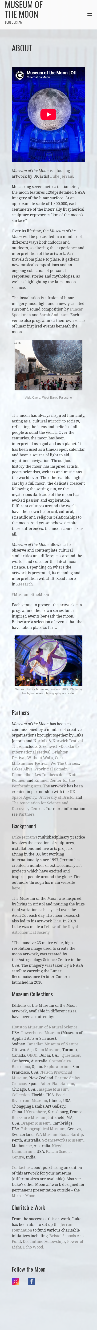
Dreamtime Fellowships (44, 1241)
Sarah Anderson (54, 315)
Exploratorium (57, 1066)
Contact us (21, 1167)
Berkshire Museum (29, 1117)
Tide (57, 921)
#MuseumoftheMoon (30, 594)
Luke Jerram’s (24, 837)
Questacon (70, 1055)
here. (16, 888)
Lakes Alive (22, 769)
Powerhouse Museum (40, 1033)
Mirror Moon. (24, 1196)
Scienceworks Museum (63, 1140)
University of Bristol (56, 797)
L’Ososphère (35, 1112)
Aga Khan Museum (44, 1050)
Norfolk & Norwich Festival (58, 741)
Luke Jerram (61, 176)
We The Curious (64, 763)
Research (24, 584)
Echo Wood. (33, 1247)
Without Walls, (40, 758)
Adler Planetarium (57, 1083)
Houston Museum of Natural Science (44, 1027)
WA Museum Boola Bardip (59, 1134)
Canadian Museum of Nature (52, 1044)
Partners (26, 814)
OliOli (32, 1055)
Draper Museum (36, 1123)
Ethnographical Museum (43, 1129)
